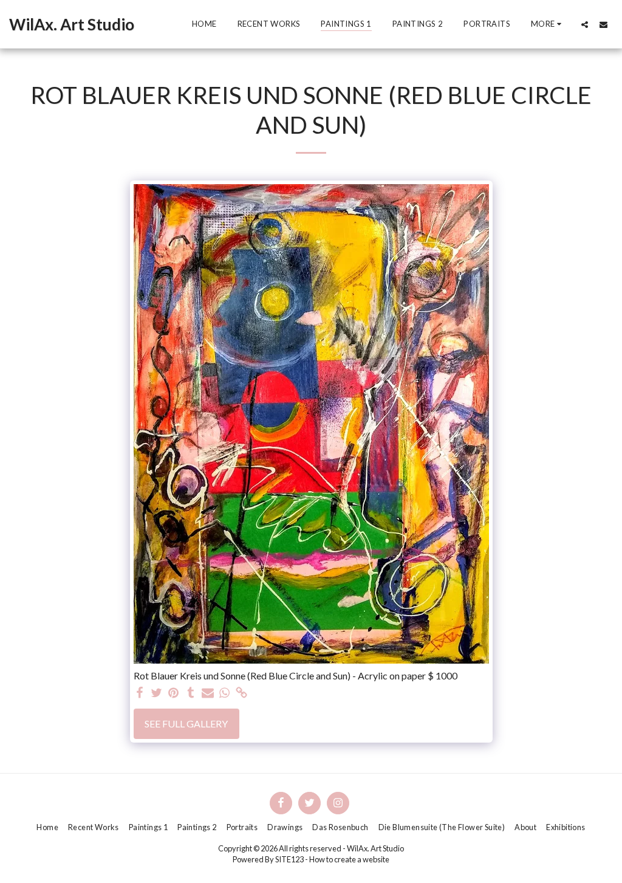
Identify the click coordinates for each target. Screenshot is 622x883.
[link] (242, 693)
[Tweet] (157, 693)
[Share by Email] (208, 693)
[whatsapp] (225, 693)
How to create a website (349, 859)
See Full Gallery (186, 723)
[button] (584, 24)
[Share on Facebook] (140, 693)
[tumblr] (191, 693)
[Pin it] (174, 693)
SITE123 (289, 859)
